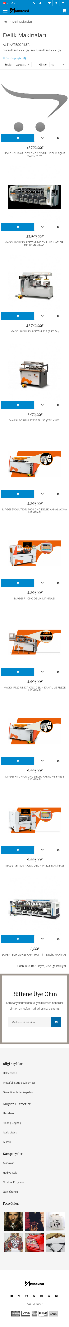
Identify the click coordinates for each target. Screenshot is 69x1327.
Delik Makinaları (22, 21)
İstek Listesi (10, 1132)
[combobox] (23, 64)
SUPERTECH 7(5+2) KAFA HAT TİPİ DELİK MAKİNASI (34, 954)
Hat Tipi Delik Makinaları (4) (46, 50)
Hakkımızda (10, 1073)
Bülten (7, 1142)
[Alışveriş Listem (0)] (49, 3)
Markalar (8, 1163)
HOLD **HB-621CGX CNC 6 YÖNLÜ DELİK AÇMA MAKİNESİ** (34, 154)
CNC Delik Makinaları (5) (16, 50)
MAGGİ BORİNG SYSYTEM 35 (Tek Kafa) (34, 420)
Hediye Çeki (10, 1172)
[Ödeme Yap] (63, 3)
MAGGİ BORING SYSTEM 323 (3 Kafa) (35, 331)
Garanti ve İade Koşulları (18, 1092)
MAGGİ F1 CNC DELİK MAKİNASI (34, 598)
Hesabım (8, 1113)
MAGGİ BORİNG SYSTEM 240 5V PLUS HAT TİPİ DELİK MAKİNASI (34, 243)
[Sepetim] (56, 3)
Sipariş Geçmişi (12, 1123)
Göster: (43, 64)
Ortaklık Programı (14, 1182)
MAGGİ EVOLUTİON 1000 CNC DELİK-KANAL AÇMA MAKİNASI (34, 511)
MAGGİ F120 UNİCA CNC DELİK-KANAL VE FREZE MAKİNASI (35, 689)
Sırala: (8, 64)
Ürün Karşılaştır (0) (14, 58)
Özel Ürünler (10, 1192)
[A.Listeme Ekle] (17, 137)
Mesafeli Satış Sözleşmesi (19, 1082)
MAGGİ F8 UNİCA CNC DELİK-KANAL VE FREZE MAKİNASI (34, 778)
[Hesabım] (41, 3)
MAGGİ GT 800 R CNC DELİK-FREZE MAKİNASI (34, 865)
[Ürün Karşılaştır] (58, 137)
